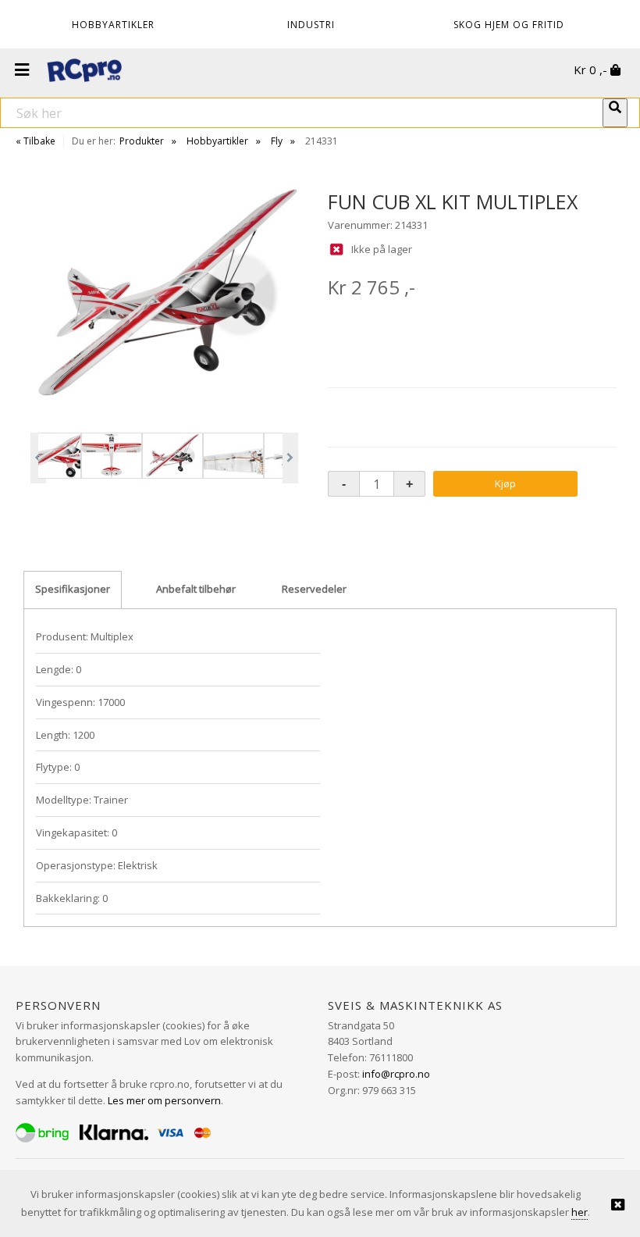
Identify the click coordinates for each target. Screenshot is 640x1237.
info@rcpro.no (396, 1074)
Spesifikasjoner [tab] (72, 589)
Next (290, 458)
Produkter (141, 141)
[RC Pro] (84, 72)
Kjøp (505, 483)
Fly (277, 141)
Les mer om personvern (164, 1100)
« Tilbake (35, 141)
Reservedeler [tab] (314, 589)
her (579, 1212)
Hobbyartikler (217, 141)
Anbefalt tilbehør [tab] (196, 589)
